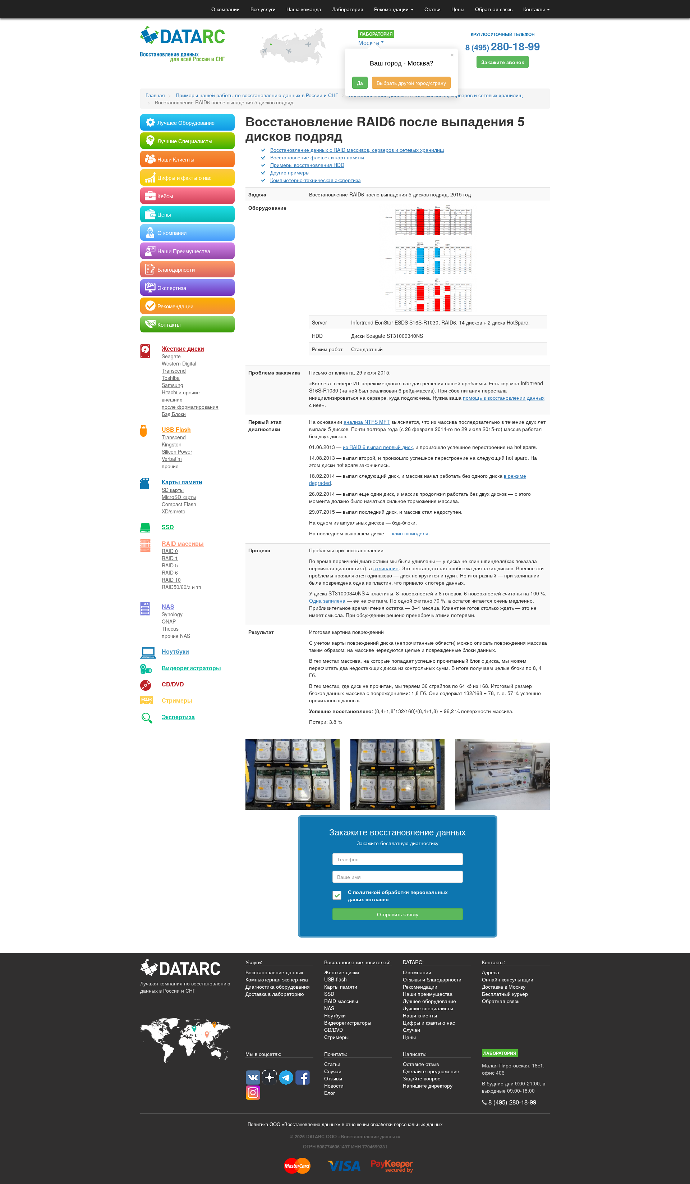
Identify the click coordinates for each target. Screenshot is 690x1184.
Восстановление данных (274, 972)
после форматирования (190, 406)
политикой (366, 891)
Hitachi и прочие (181, 392)
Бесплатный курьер (505, 993)
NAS (168, 606)
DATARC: (413, 962)
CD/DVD (173, 684)
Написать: (415, 1053)
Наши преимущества (427, 993)
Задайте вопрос (421, 1078)
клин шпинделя (410, 533)
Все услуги (263, 9)
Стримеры (177, 700)
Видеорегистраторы (347, 1022)
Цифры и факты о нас (429, 1022)
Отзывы (333, 1078)
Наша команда (303, 9)
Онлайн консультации (507, 979)
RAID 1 (170, 558)
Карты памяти (182, 482)
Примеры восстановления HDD (307, 164)
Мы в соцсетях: (263, 1053)
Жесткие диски (183, 348)
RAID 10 (171, 579)
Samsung (172, 385)
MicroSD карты (179, 496)
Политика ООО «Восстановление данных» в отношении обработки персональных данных (345, 1124)
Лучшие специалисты (428, 1008)
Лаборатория (347, 9)
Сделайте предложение (431, 1071)
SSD (168, 527)
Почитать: (335, 1053)
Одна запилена (327, 600)
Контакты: (493, 962)
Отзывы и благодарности (432, 979)
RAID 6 (170, 572)
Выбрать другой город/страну (411, 82)
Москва (368, 42)
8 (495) (502, 46)
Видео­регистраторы (191, 668)
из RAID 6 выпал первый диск (378, 446)
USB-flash (335, 979)
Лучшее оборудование (429, 1000)
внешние (172, 399)
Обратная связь (493, 9)
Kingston (171, 444)
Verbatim (172, 458)
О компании (225, 9)
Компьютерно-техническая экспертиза (315, 179)
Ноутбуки (175, 651)
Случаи (411, 1029)
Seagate (171, 356)
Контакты (534, 9)
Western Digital (179, 363)
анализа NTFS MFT (367, 421)
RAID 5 (170, 565)
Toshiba (171, 377)
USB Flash (176, 429)
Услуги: (253, 962)
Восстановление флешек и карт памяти (317, 157)
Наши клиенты (420, 1015)
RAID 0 (170, 550)
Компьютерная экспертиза (276, 979)
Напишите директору (427, 1085)
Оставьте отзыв (421, 1063)
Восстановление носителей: (357, 962)
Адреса (490, 972)
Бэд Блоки (174, 413)
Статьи (432, 9)
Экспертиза (178, 717)
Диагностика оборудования (277, 986)
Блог (329, 1092)
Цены (457, 9)
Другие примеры (289, 172)
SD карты (173, 489)
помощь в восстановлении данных (503, 397)
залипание (386, 568)
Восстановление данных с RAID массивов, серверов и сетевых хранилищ (357, 149)
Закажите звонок (502, 61)
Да (360, 82)
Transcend (174, 370)
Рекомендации (392, 9)
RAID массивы (183, 543)
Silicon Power (177, 451)
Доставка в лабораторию (274, 993)
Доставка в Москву (503, 986)
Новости (334, 1085)
